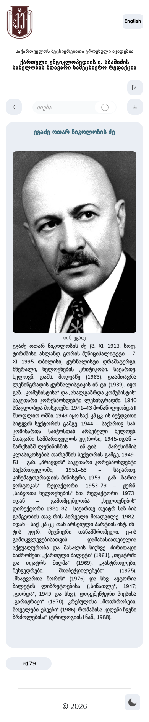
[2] (105, 107)
